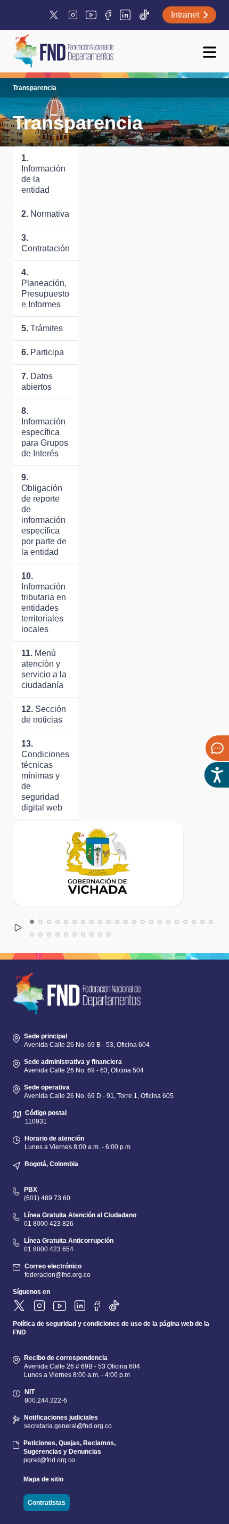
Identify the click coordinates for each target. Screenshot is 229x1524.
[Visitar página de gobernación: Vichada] (98, 863)
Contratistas (47, 1502)
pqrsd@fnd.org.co (49, 1460)
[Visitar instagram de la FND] (73, 15)
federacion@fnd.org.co (57, 1275)
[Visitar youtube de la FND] (91, 15)
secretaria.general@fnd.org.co (68, 1426)
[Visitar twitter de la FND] (55, 15)
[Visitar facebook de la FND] (108, 15)
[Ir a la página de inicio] (63, 51)
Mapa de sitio (43, 1479)
